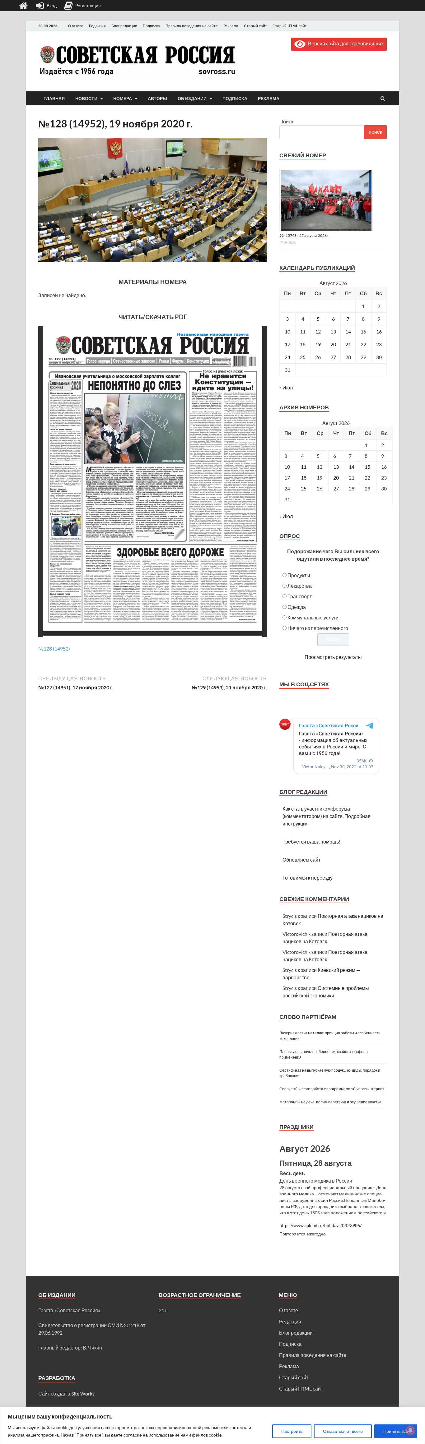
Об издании (192, 98)
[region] (212, 1425)
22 (363, 344)
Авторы (157, 98)
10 (287, 331)
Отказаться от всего (343, 1431)
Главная (54, 98)
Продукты (298, 575)
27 (333, 357)
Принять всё (395, 1431)
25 (303, 488)
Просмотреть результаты (333, 657)
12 (318, 331)
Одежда (296, 607)
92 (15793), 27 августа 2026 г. (304, 235)
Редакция (97, 26)
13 (336, 467)
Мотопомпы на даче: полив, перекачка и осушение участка (330, 1102)
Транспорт (299, 596)
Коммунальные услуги (313, 617)
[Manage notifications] (410, 1430)
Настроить (291, 1431)
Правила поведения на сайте (192, 26)
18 (303, 478)
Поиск (286, 121)
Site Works (83, 1393)
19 (318, 344)
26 (318, 357)
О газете (75, 26)
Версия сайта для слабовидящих (345, 43)
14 (348, 331)
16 (379, 331)
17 (287, 344)
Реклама (230, 26)
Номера (122, 98)
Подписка (151, 26)
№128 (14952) (54, 648)
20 (333, 344)
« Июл (286, 387)
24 (287, 357)
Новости (86, 98)
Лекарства (299, 586)
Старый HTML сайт (290, 26)
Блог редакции (124, 26)
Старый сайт (255, 26)
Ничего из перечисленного (317, 628)
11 (303, 467)
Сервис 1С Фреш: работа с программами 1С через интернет (331, 1089)
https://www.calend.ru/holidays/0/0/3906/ (320, 1225)
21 (348, 344)
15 (367, 467)
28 (348, 357)
